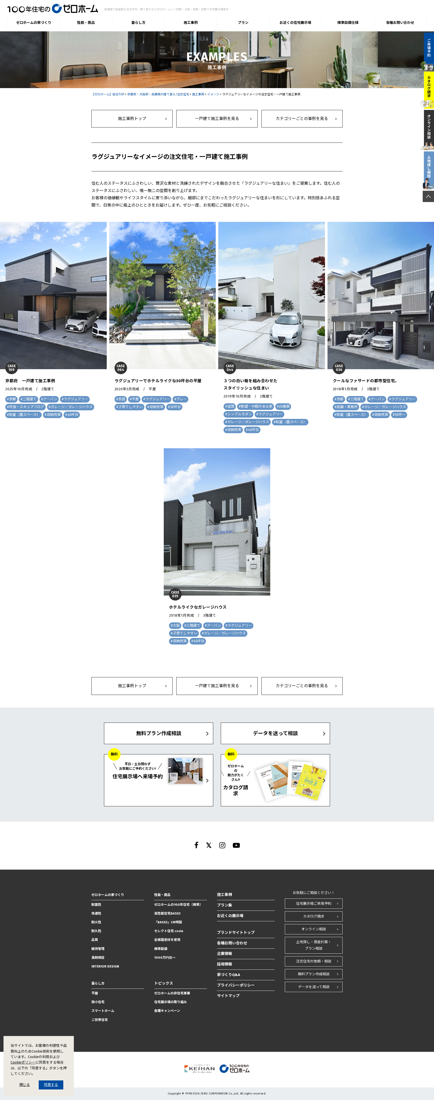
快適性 (96, 913)
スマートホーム (102, 1011)
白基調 (284, 406)
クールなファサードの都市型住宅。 (366, 380)
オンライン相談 (313, 929)
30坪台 (175, 407)
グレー (181, 399)
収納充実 (54, 415)
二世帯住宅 (99, 1020)
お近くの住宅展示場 (295, 23)
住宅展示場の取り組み (170, 1002)
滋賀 (230, 406)
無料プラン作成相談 (314, 974)
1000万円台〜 (165, 957)
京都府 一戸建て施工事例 (30, 380)
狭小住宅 (97, 1002)
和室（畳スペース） (24, 415)
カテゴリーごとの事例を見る (302, 118)
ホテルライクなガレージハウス (198, 607)
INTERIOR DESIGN (105, 966)
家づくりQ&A (228, 975)
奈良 (121, 399)
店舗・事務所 (347, 407)
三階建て (357, 399)
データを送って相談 (314, 987)
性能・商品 (86, 23)
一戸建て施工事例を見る (217, 118)
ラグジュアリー (76, 399)
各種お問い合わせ (400, 23)
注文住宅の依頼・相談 (313, 961)
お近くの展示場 (230, 916)
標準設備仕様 (347, 23)
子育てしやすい (130, 407)
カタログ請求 (313, 916)
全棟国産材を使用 (167, 940)
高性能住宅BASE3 (167, 913)
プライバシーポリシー (236, 985)
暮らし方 (138, 23)
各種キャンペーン (167, 1011)
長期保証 (97, 957)
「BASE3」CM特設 (168, 922)
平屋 (135, 399)
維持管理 (97, 949)
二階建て (30, 399)
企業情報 (224, 953)
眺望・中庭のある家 (257, 406)
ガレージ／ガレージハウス (72, 407)
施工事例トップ (132, 118)
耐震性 (96, 905)
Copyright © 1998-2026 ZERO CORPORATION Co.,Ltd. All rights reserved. (217, 1093)
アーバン (50, 399)
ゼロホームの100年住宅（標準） (178, 905)
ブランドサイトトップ (236, 932)
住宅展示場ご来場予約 (313, 903)
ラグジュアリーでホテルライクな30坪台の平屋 (158, 380)
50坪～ (400, 415)
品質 (94, 940)
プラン (243, 23)
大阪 (176, 625)
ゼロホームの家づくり (33, 23)
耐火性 (96, 922)
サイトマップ (228, 996)
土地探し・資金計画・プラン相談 (313, 945)
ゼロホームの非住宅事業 (172, 993)
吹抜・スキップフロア (26, 407)
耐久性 (96, 931)
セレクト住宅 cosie (168, 931)
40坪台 (72, 415)
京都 (12, 399)
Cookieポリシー (23, 1062)
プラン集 (224, 905)
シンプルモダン (239, 414)
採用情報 (224, 964)
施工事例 (191, 23)
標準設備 (160, 949)
